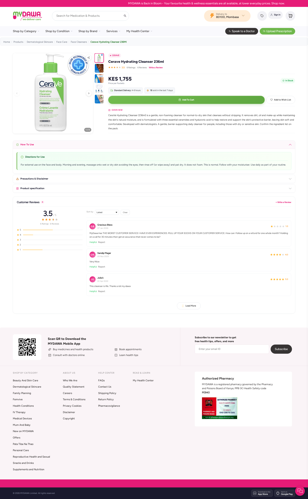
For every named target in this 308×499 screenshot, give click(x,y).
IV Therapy (19, 412)
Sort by (89, 211)
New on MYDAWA (23, 431)
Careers (67, 393)
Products (18, 41)
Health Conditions (23, 405)
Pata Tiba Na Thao (23, 444)
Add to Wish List (282, 99)
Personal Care (21, 450)
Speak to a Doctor (243, 31)
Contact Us (104, 386)
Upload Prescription (279, 31)
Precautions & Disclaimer (34, 178)
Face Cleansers (79, 41)
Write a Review (156, 67)
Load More (190, 305)
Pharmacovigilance (109, 405)
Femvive (18, 399)
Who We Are (70, 380)
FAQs (101, 380)
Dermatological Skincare (40, 41)
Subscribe (281, 349)
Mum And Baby (21, 424)
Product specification (32, 188)
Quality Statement (73, 386)
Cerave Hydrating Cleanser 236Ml (108, 41)
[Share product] (88, 57)
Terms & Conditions (74, 399)
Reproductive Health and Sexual (31, 456)
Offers (16, 437)
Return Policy (106, 399)
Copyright (69, 418)
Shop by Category (24, 31)
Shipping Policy (107, 393)
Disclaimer (69, 412)
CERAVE (115, 55)
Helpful (93, 242)
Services (111, 31)
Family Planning (22, 393)
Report (101, 242)
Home (6, 41)
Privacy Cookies (72, 405)
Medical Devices (22, 418)
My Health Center (137, 31)
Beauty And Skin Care (25, 380)
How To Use (27, 144)
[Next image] (89, 93)
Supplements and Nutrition (28, 469)
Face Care (61, 41)
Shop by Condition (57, 31)
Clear (125, 212)
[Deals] (262, 16)
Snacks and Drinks (23, 462)
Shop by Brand (87, 31)
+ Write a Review (283, 202)
